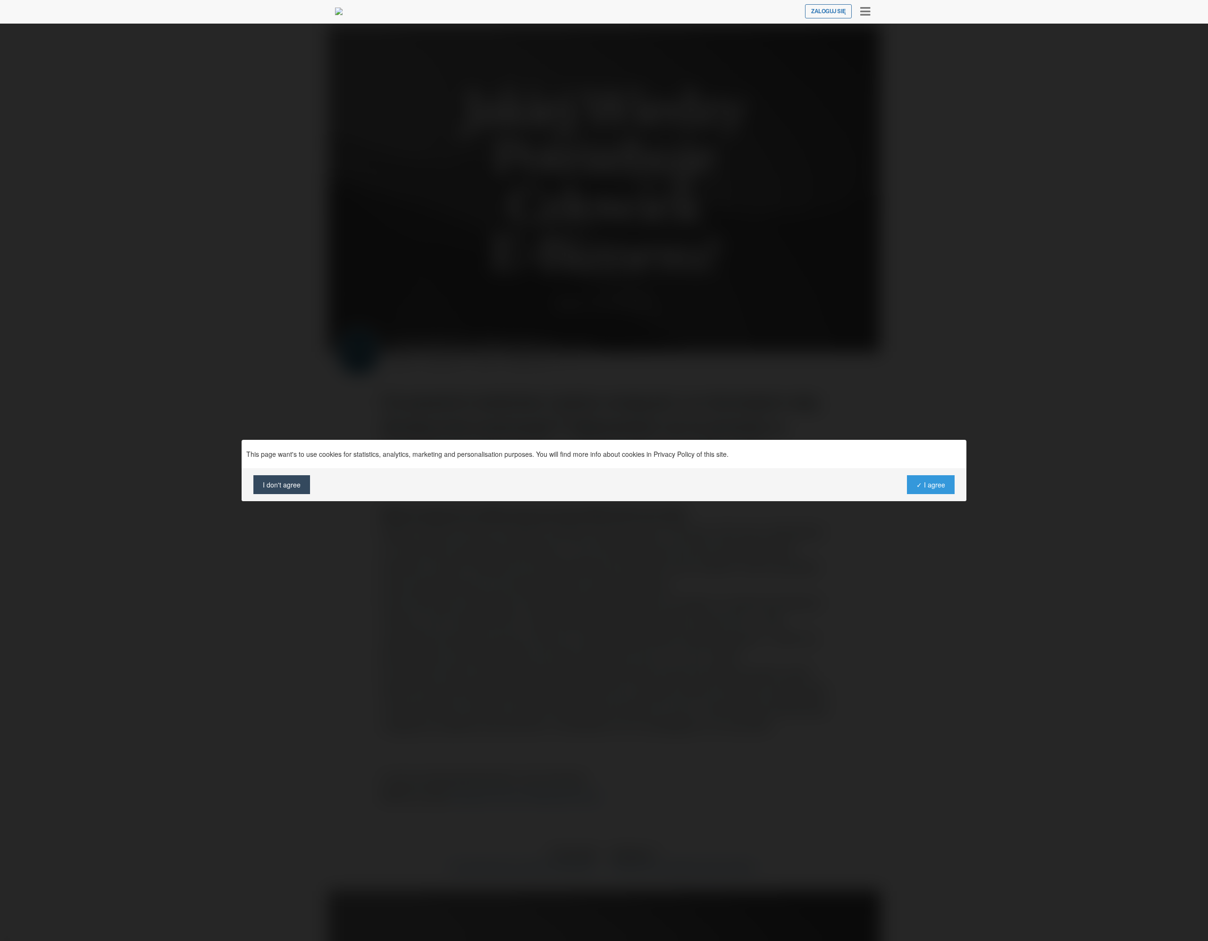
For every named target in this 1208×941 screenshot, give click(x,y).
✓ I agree (930, 484)
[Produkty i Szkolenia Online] (339, 11)
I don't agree (282, 484)
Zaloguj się (828, 11)
